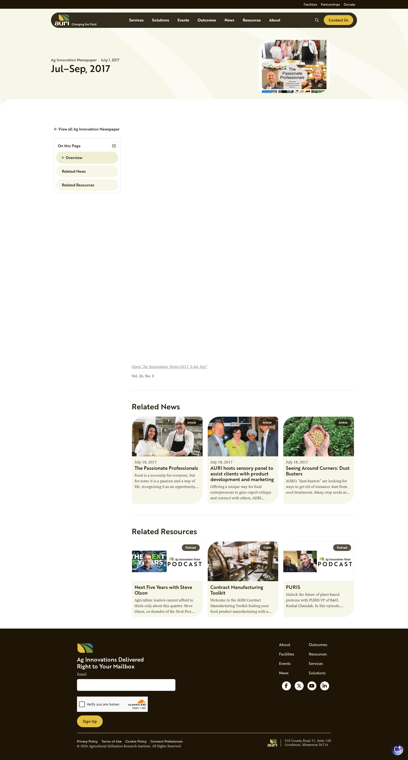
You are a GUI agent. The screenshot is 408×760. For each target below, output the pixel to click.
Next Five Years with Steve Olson (163, 590)
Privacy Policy (87, 741)
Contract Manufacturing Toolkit (236, 590)
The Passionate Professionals (166, 468)
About (274, 20)
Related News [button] (74, 171)
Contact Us (338, 20)
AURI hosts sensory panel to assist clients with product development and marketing (242, 474)
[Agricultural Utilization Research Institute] (76, 20)
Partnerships (330, 4)
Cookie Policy (136, 741)
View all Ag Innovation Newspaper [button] (88, 129)
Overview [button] (74, 157)
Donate (349, 4)
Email (81, 674)
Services (136, 20)
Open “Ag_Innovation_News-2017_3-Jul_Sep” (169, 366)
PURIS (293, 587)
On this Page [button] (69, 145)
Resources (252, 20)
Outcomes (207, 20)
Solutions (160, 20)
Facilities (310, 4)
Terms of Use (112, 741)
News (229, 20)
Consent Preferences (166, 741)
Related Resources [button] (78, 185)
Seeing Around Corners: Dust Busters (318, 471)
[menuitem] (310, 4)
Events (183, 20)
